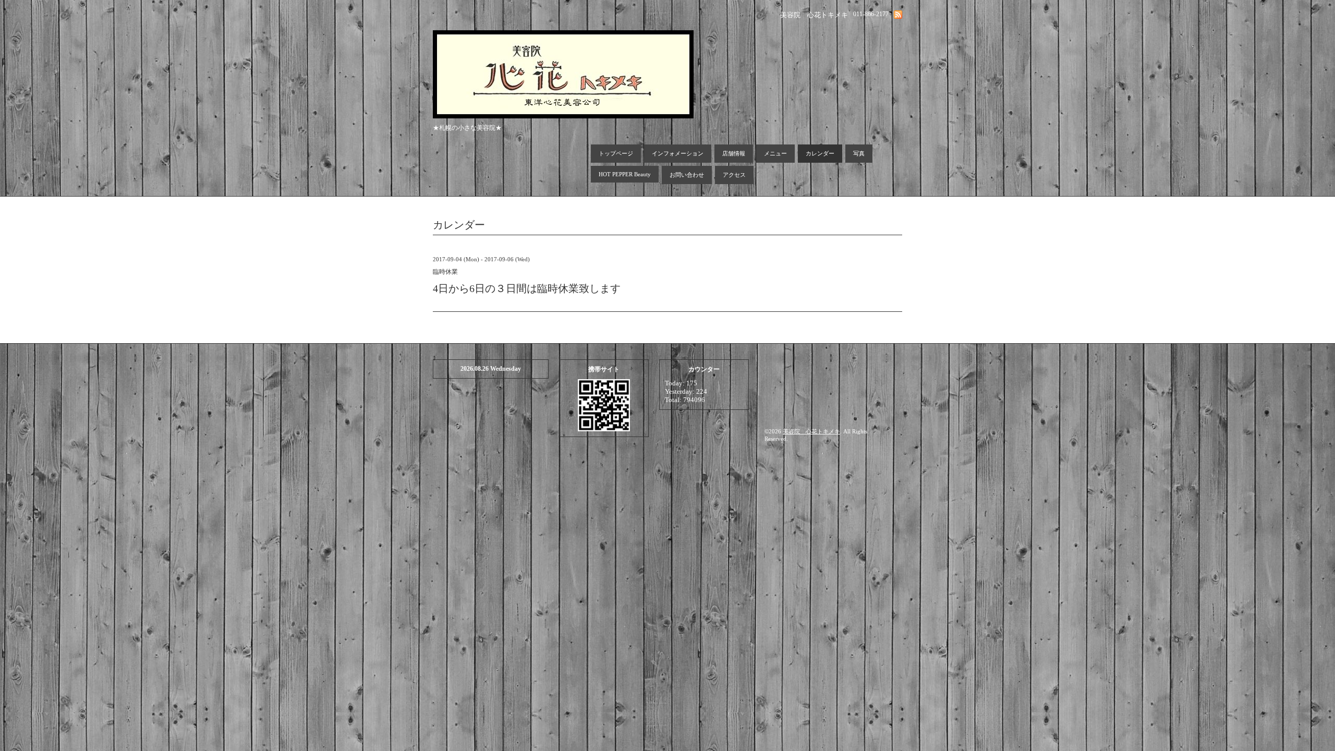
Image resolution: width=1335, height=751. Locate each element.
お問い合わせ (687, 175)
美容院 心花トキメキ (811, 431)
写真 (859, 153)
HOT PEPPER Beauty (625, 174)
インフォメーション (677, 153)
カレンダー (820, 153)
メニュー (775, 153)
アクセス (734, 175)
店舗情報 (733, 153)
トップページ (616, 153)
